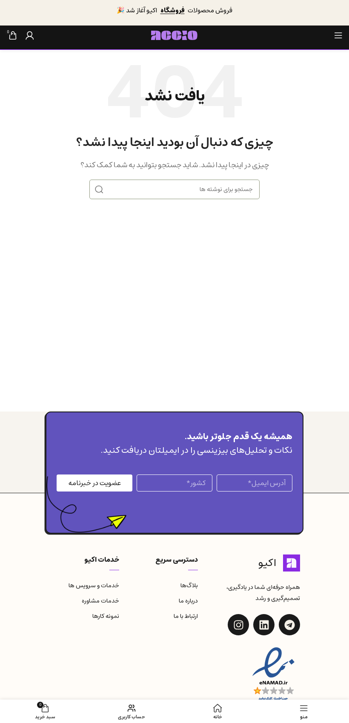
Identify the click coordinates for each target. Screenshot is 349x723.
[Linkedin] (264, 624)
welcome (215, 16)
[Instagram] (238, 624)
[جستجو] (99, 189)
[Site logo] (174, 35)
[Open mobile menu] (338, 35)
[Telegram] (289, 624)
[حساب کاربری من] (29, 35)
